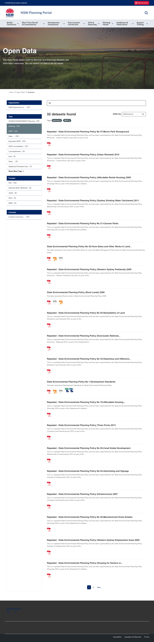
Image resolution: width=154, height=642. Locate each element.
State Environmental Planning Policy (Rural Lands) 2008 (76, 292)
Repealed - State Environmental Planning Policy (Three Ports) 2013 (81, 425)
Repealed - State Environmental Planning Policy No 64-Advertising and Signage (88, 471)
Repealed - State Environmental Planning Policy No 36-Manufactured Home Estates (89, 516)
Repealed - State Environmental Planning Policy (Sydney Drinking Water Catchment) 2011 (93, 200)
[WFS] (71, 389)
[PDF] (49, 141)
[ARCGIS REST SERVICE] (61, 256)
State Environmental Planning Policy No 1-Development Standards (81, 381)
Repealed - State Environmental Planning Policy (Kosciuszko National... (83, 335)
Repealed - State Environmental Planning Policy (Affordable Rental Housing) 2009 (89, 177)
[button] (12, 23)
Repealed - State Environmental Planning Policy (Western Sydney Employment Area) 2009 (93, 540)
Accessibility (117, 637)
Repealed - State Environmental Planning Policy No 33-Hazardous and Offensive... (89, 358)
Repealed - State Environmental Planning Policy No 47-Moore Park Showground (88, 131)
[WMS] (67, 389)
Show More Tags (15, 171)
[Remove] (60, 120)
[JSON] (55, 256)
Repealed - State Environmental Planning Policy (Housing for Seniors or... (85, 562)
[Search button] (50, 103)
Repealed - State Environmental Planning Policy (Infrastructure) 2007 (82, 494)
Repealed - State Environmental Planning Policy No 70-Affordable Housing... (86, 402)
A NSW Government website (16, 3)
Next (99, 587)
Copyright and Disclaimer (132, 637)
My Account (143, 3)
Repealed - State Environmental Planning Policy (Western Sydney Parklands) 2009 (89, 269)
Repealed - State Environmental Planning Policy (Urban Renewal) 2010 (83, 154)
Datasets (31, 92)
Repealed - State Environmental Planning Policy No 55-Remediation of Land (86, 312)
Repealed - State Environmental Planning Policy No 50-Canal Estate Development (89, 448)
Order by (117, 113)
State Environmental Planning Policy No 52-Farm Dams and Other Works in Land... (89, 246)
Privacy (146, 637)
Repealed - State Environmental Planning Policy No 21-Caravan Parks (82, 223)
